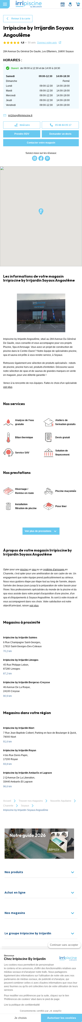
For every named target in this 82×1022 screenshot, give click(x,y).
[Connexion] (70, 4)
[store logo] (29, 4)
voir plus (7, 387)
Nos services (14, 403)
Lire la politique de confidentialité (22, 1004)
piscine (24, 569)
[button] (41, 211)
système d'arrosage (54, 569)
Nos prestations (17, 472)
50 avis (32, 42)
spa (34, 569)
